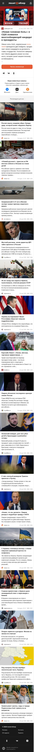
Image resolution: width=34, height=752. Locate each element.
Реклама (4, 730)
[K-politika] (2, 257)
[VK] (17, 740)
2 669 (31, 568)
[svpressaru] (2, 293)
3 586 (31, 257)
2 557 (31, 608)
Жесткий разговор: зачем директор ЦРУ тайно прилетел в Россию (16, 243)
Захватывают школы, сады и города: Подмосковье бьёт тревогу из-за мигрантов (15, 708)
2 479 (31, 644)
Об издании (5, 733)
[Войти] (31, 3)
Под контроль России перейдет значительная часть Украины (13, 669)
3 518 (31, 293)
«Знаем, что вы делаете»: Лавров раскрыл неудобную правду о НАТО (15, 513)
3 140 (31, 370)
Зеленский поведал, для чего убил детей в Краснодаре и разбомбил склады (14, 436)
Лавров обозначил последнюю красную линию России (16, 394)
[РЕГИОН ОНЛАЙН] (2, 138)
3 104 (31, 410)
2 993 (31, 453)
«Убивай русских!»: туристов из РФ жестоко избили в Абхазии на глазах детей (15, 164)
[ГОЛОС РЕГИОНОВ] (2, 608)
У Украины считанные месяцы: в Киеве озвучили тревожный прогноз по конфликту (16, 551)
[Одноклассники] (6, 740)
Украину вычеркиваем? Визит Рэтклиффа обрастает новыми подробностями (13, 319)
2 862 (31, 525)
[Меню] (3, 3)
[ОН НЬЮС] (2, 219)
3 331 (31, 329)
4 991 (31, 138)
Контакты (21, 730)
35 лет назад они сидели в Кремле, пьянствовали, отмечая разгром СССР (15, 282)
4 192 (31, 178)
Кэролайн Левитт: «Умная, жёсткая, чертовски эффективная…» (14, 354)
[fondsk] (2, 370)
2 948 (31, 489)
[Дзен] (27, 740)
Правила (20, 733)
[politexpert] (2, 28)
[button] (3, 73)
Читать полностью (17, 67)
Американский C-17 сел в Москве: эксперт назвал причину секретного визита (14, 204)
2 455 (31, 721)
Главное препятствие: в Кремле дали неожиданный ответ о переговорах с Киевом (15, 593)
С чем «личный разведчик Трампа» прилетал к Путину (14, 477)
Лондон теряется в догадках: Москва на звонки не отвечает (16, 633)
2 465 (31, 682)
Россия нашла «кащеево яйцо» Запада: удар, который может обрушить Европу (16, 124)
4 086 (31, 219)
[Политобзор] (17, 3)
